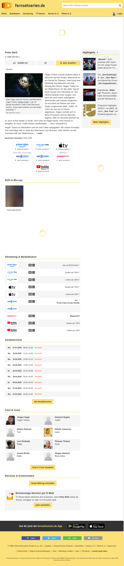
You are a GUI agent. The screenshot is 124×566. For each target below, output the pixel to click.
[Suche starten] (120, 5)
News (4, 13)
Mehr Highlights (101, 122)
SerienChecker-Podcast (63, 546)
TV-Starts (40, 13)
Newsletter (79, 546)
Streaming (28, 13)
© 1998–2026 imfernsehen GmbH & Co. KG (25, 546)
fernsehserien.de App (50, 526)
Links (77, 551)
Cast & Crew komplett (42, 467)
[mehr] (38, 133)
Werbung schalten (66, 551)
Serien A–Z (53, 13)
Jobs (54, 551)
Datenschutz (22, 551)
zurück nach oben (99, 551)
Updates (48, 546)
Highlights (89, 52)
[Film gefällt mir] (20, 63)
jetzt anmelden (43, 505)
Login (119, 13)
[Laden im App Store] (96, 526)
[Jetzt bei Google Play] (76, 526)
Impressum (111, 546)
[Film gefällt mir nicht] (45, 63)
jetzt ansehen (69, 63)
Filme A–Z (66, 13)
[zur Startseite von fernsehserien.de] (7, 5)
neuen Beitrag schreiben (42, 483)
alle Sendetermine (42, 401)
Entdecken (15, 13)
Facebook (86, 551)
